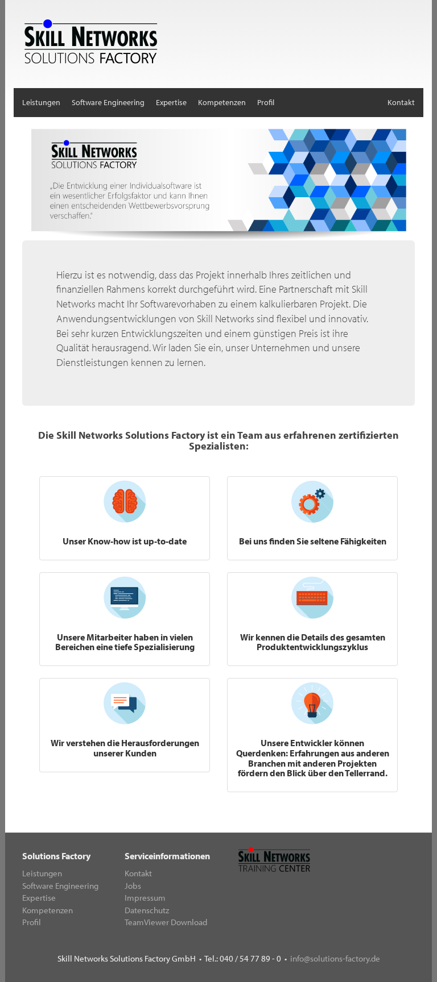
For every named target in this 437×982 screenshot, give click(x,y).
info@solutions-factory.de (335, 958)
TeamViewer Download (166, 922)
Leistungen (41, 102)
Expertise (171, 102)
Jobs (133, 885)
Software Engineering (108, 102)
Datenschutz (147, 910)
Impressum (145, 897)
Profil (265, 102)
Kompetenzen (222, 102)
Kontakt (401, 102)
